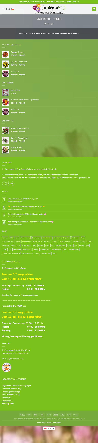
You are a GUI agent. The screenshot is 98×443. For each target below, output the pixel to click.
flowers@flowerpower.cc (13, 359)
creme (18, 242)
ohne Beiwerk (60, 245)
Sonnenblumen (74, 249)
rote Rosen (17, 249)
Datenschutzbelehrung (11, 388)
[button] (3, 9)
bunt (82, 238)
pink (75, 245)
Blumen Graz (47, 238)
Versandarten (8, 400)
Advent (5, 238)
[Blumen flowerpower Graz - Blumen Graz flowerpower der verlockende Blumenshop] (49, 9)
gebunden (76, 242)
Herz (34, 245)
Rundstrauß (27, 249)
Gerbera (89, 242)
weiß (54, 253)
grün (18, 245)
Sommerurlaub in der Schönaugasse (23, 199)
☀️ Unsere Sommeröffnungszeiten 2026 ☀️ (26, 206)
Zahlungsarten (8, 403)
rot (10, 249)
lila (52, 245)
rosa (87, 245)
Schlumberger (56, 249)
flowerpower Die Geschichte (26, 419)
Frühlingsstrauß (65, 242)
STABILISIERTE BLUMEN (11, 253)
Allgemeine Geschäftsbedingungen (16, 385)
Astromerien (36, 238)
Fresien (46, 242)
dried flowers (26, 242)
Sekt (64, 249)
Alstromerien (25, 238)
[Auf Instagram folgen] (8, 183)
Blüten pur (75, 238)
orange (69, 245)
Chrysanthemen (8, 242)
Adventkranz (14, 238)
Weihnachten (46, 253)
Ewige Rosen (37, 242)
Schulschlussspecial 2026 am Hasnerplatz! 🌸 (27, 214)
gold (12, 245)
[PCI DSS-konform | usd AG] (6, 367)
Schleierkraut (44, 249)
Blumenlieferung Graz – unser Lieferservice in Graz (62, 419)
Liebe (47, 245)
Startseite (44, 18)
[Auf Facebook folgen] (4, 183)
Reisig (81, 245)
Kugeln (40, 245)
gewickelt (6, 245)
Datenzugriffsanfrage (11, 391)
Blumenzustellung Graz (62, 238)
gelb (83, 242)
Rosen (5, 249)
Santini (35, 249)
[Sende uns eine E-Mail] (12, 183)
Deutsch (9, 9)
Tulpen (37, 253)
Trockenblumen (27, 253)
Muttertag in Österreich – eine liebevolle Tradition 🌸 (31, 221)
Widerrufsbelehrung (10, 394)
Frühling (54, 242)
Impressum (6, 397)
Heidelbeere (26, 245)
